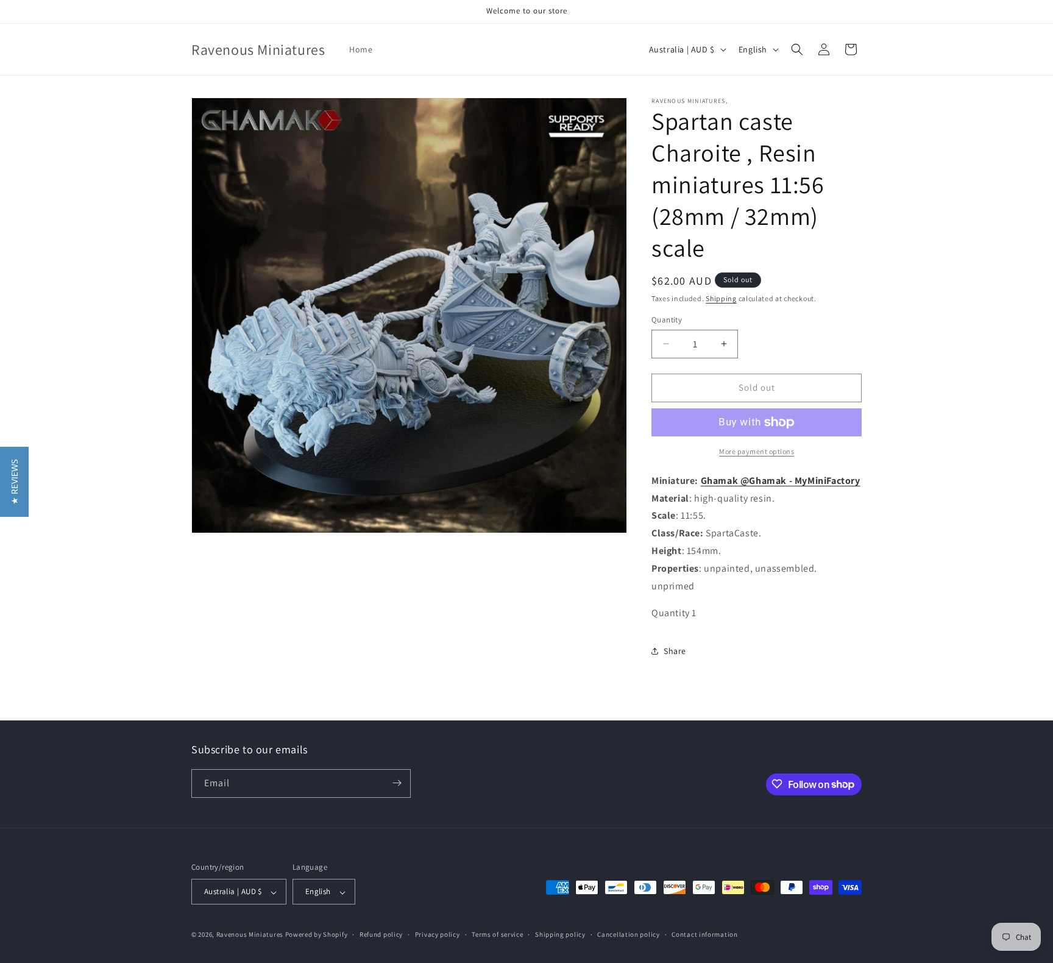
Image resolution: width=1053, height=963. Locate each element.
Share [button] (675, 650)
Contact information (704, 934)
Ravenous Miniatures (249, 935)
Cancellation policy (628, 934)
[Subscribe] (396, 783)
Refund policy (381, 934)
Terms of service (497, 934)
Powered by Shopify (316, 935)
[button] (797, 49)
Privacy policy (437, 934)
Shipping (721, 298)
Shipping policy (560, 934)
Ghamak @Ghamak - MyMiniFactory (780, 480)
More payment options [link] (756, 451)
